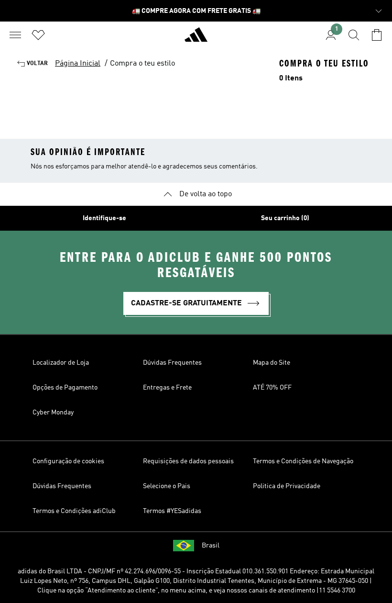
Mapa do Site (271, 362)
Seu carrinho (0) (285, 218)
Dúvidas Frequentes (172, 362)
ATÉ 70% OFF (272, 387)
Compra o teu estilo (142, 63)
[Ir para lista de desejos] (38, 34)
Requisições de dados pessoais (188, 461)
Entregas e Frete (167, 387)
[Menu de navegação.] (15, 34)
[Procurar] (353, 34)
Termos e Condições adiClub (74, 511)
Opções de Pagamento (65, 387)
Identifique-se (104, 218)
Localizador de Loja (61, 362)
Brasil (210, 545)
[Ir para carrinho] (376, 34)
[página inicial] (196, 38)
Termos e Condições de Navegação (303, 461)
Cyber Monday (53, 412)
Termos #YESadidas (172, 511)
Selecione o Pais (166, 486)
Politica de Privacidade (286, 486)
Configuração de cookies (68, 461)
